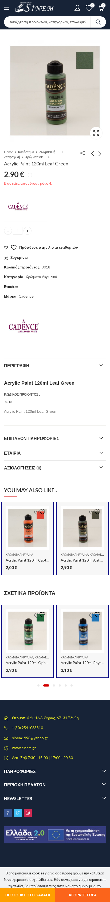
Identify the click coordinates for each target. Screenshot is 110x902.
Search (98, 22)
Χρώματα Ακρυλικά (35, 157)
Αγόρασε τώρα (83, 895)
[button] (38, 685)
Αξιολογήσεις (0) (22, 467)
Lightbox (96, 133)
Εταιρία (12, 453)
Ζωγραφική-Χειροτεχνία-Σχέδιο (50, 152)
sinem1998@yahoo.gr (30, 738)
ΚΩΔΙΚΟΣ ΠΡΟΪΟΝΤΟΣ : (22, 394)
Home (8, 152)
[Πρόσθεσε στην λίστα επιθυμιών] (40, 512)
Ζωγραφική (12, 157)
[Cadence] (25, 206)
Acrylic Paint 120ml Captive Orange (35, 560)
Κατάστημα (26, 152)
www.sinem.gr (24, 747)
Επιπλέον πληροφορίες (31, 438)
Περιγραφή (16, 365)
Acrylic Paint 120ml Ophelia (28, 662)
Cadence (26, 296)
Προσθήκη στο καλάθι (27, 895)
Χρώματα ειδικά (46, 657)
